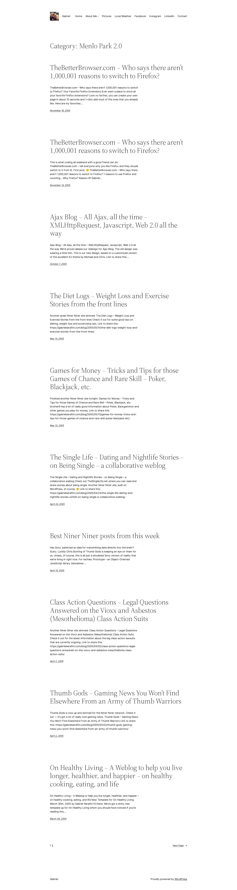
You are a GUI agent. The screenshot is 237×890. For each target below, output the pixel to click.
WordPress (181, 879)
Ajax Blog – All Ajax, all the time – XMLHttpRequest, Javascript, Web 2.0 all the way (113, 225)
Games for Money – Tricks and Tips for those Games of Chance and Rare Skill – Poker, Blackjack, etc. (114, 378)
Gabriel (66, 16)
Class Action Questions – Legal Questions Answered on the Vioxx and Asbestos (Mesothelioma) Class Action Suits (109, 610)
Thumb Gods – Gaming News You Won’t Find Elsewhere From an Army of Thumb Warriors (115, 697)
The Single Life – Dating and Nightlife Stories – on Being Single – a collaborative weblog (117, 461)
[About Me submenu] (98, 16)
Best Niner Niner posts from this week (105, 536)
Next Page (180, 845)
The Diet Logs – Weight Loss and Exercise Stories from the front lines (109, 300)
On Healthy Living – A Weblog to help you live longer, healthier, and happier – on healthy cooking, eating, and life (116, 775)
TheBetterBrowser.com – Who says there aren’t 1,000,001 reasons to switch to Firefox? (116, 71)
